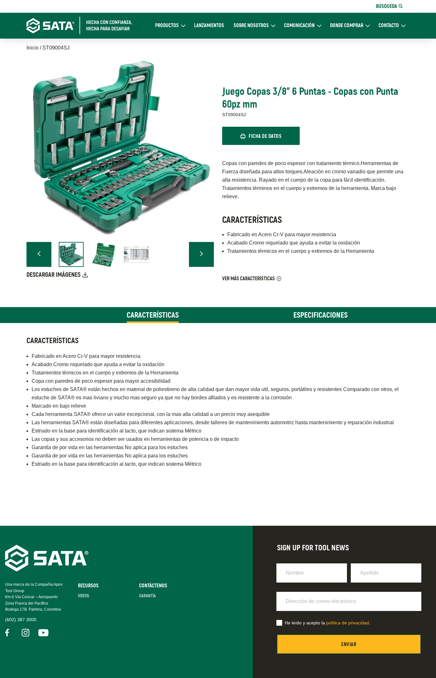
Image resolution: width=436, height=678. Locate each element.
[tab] (153, 315)
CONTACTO (389, 26)
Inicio (32, 47)
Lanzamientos (209, 26)
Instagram (25, 633)
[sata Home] (46, 569)
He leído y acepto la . (327, 622)
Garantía (147, 596)
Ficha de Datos (265, 136)
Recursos (88, 586)
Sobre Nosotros (251, 26)
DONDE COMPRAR (346, 26)
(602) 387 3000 (20, 619)
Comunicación (299, 26)
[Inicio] (82, 25)
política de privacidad (347, 622)
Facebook (9, 633)
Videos (83, 596)
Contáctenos (153, 586)
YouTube (42, 633)
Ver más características (248, 278)
